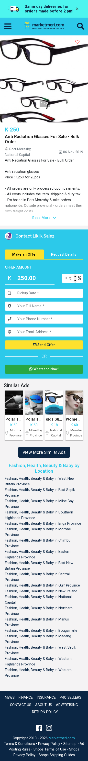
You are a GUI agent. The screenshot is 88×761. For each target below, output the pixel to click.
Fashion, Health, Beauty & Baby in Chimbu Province (37, 543)
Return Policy (45, 712)
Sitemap (70, 744)
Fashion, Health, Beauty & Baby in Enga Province (43, 524)
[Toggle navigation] (9, 26)
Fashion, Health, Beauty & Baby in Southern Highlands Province (39, 515)
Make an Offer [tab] (24, 254)
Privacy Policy (49, 744)
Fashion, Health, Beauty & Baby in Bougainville (41, 631)
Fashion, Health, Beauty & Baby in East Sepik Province (40, 493)
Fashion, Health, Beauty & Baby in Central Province (37, 577)
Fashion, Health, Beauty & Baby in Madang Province (38, 639)
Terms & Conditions (20, 744)
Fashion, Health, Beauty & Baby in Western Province (38, 673)
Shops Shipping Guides (57, 755)
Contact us (20, 705)
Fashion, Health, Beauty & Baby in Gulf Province (42, 585)
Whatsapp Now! (46, 369)
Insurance (46, 698)
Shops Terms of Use (50, 749)
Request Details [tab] (63, 254)
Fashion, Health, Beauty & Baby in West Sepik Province (40, 650)
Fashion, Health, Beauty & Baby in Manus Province (37, 622)
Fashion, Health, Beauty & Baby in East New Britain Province (39, 566)
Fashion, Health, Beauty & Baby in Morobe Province (38, 532)
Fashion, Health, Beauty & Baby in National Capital (38, 600)
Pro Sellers (70, 698)
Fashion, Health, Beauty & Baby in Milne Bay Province (39, 504)
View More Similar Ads (44, 452)
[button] (80, 26)
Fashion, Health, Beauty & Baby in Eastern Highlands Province (37, 554)
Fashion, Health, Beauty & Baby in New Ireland (41, 591)
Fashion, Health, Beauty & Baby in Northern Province (39, 611)
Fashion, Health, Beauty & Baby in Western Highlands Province (38, 661)
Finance (26, 698)
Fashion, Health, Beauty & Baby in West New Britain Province (40, 481)
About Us (43, 705)
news (10, 698)
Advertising (67, 705)
